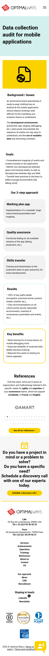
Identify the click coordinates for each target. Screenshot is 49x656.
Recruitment (24, 584)
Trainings (24, 552)
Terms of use (31, 646)
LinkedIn (23, 598)
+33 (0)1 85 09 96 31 (26, 534)
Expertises (24, 549)
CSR (24, 580)
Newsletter (24, 601)
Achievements (25, 546)
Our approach (24, 574)
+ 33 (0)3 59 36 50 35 (26, 524)
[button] (4, 416)
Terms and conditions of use (28, 649)
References (24, 556)
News (24, 577)
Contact (24, 562)
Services (24, 543)
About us (24, 559)
